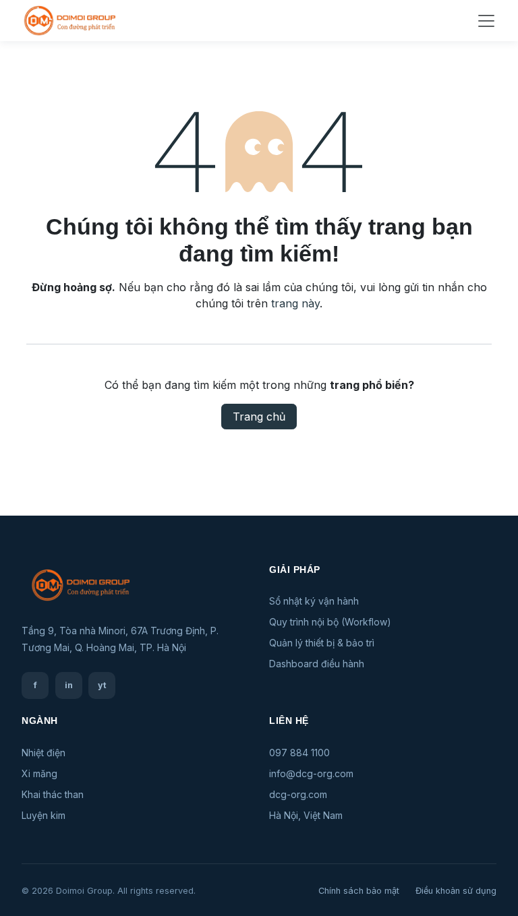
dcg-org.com (298, 794)
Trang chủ (259, 416)
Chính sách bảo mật (358, 891)
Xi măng (39, 773)
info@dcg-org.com (311, 773)
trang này (295, 303)
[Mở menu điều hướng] (486, 21)
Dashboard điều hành (316, 663)
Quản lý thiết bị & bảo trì (321, 642)
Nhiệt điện (43, 752)
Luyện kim (43, 815)
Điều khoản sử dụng (455, 891)
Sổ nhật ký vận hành (314, 601)
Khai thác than (53, 794)
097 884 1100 (299, 752)
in (69, 685)
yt (102, 685)
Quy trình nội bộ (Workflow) (330, 622)
